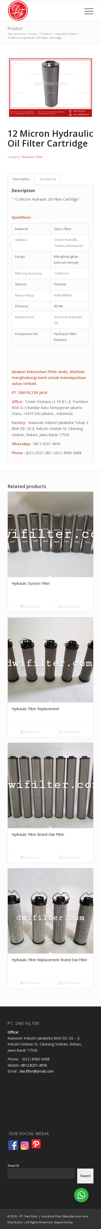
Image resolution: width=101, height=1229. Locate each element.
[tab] (21, 179)
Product (15, 28)
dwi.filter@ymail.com (36, 1071)
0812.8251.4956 (34, 1065)
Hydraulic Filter (32, 157)
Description (21, 179)
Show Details (70, 606)
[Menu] (86, 10)
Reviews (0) (48, 179)
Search (13, 1165)
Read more (32, 606)
